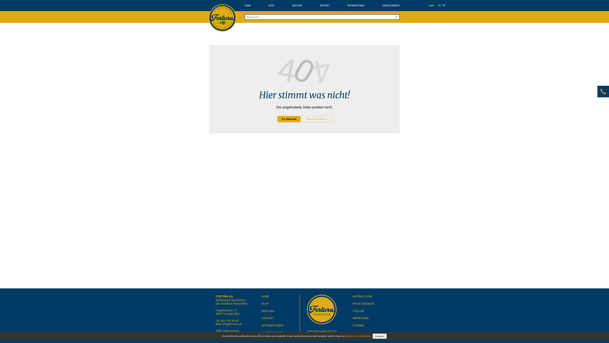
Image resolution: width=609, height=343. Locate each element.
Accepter (379, 336)
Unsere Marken (391, 5)
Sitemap (358, 325)
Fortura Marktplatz (322, 331)
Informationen (355, 5)
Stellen (358, 311)
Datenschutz (231, 331)
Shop (271, 5)
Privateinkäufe (363, 303)
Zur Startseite (289, 119)
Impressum (360, 318)
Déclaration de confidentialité (358, 336)
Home (248, 5)
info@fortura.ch (232, 324)
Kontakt (325, 5)
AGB (218, 331)
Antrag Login (362, 296)
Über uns (297, 5)
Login (431, 5)
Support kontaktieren (316, 119)
